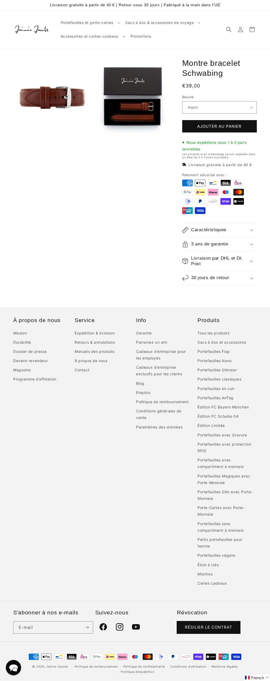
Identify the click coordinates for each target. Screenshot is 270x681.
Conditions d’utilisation (188, 666)
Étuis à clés (208, 564)
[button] (89, 22)
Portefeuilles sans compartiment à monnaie (220, 526)
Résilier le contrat (208, 627)
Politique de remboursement (162, 401)
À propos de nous (91, 360)
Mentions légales (224, 666)
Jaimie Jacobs (57, 666)
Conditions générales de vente (158, 414)
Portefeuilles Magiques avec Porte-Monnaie (223, 479)
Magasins (22, 370)
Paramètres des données (159, 427)
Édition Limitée (211, 425)
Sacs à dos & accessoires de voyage (159, 22)
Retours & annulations (95, 342)
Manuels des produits (95, 351)
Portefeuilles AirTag (215, 398)
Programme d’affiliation (34, 379)
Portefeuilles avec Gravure (222, 435)
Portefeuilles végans (216, 555)
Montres (205, 574)
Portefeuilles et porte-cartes (87, 22)
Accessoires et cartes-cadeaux (90, 36)
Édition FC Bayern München (223, 407)
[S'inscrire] (87, 627)
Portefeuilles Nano (214, 360)
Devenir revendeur (30, 360)
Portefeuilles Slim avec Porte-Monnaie (225, 495)
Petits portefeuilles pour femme (219, 542)
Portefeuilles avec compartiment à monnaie (220, 463)
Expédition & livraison (95, 333)
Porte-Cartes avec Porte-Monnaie (221, 510)
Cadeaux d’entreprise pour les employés (161, 354)
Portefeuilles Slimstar (217, 370)
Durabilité (22, 342)
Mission (20, 333)
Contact (82, 370)
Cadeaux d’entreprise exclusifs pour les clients (159, 370)
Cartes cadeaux (212, 583)
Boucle (188, 97)
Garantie (144, 333)
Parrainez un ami (151, 342)
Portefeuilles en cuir (216, 388)
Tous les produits (213, 333)
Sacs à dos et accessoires (221, 342)
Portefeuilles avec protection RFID (224, 447)
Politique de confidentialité (144, 666)
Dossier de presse (30, 351)
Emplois (143, 392)
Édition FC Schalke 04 (218, 416)
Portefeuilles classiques (219, 379)
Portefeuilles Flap (213, 351)
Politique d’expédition (137, 672)
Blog (140, 383)
